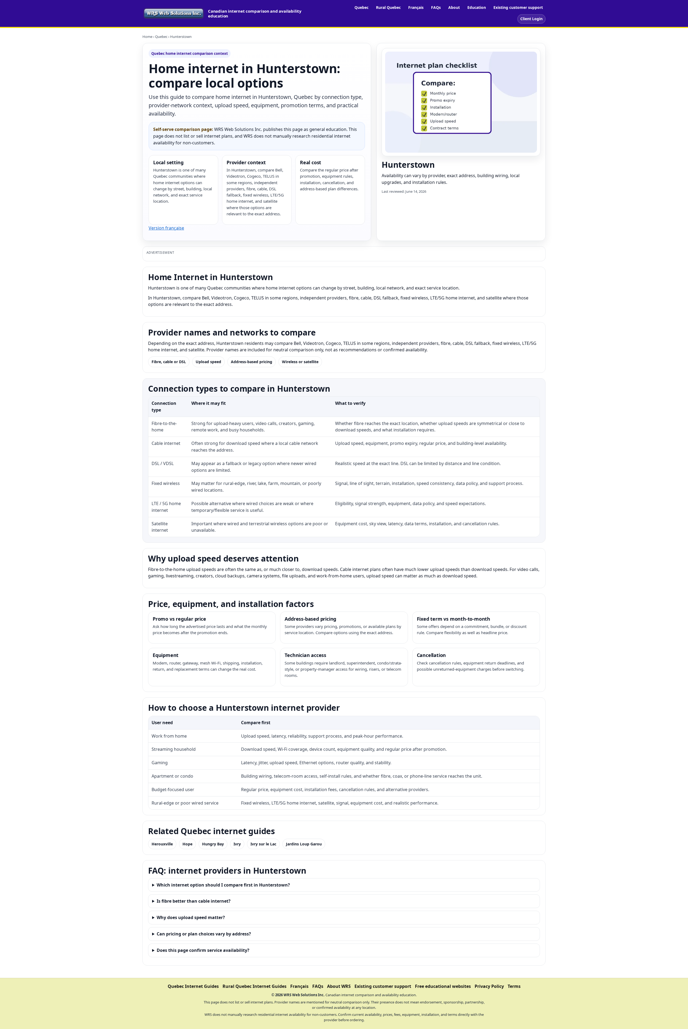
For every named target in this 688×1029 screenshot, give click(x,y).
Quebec (361, 7)
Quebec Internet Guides (193, 986)
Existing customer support (518, 7)
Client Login (531, 18)
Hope (187, 843)
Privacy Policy (489, 986)
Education (476, 7)
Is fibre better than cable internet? (194, 901)
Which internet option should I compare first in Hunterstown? (223, 885)
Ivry (237, 843)
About (454, 7)
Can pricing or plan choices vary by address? (204, 934)
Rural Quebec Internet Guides (254, 986)
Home (147, 36)
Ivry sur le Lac (263, 843)
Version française (166, 228)
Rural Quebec (388, 7)
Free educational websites (443, 986)
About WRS (339, 986)
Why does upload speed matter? (191, 917)
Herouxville (162, 843)
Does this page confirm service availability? (203, 950)
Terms (514, 986)
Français (416, 7)
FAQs (436, 7)
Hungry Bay (213, 843)
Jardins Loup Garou (304, 843)
